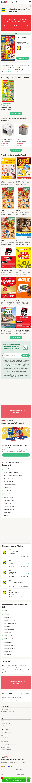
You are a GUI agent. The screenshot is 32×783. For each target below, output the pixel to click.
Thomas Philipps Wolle (10, 484)
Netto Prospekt (5, 735)
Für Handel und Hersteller (8, 711)
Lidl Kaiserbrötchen (9, 648)
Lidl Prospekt (4, 737)
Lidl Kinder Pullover (9, 645)
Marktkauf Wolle (9, 509)
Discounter (18, 697)
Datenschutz (4, 772)
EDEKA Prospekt (5, 721)
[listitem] (8, 95)
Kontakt (18, 772)
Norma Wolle (8, 494)
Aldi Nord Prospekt (6, 733)
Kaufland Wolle (8, 497)
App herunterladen (6, 749)
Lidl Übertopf (8, 642)
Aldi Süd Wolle (8, 481)
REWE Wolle (7, 512)
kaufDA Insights (5, 747)
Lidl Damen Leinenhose (11, 639)
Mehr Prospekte (16, 113)
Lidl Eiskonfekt (8, 651)
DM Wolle (7, 516)
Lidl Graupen (7, 654)
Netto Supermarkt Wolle (11, 472)
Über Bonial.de (4, 709)
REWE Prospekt (5, 726)
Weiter (25, 355)
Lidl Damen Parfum (9, 636)
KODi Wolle (7, 487)
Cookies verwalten (21, 774)
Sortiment (5, 700)
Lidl (24, 697)
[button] (16, 47)
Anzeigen (27, 5)
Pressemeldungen (5, 752)
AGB (2, 774)
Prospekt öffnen (22, 58)
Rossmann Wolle (9, 506)
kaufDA (4, 697)
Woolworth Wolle (9, 500)
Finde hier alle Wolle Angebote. (17, 72)
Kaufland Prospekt (5, 723)
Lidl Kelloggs (7, 633)
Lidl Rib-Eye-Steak (9, 620)
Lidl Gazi (6, 614)
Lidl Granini (7, 617)
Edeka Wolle (7, 503)
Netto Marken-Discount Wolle (13, 475)
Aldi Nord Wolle (8, 478)
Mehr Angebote (16, 150)
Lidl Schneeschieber (10, 623)
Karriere (3, 714)
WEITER (16, 25)
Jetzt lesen (16, 455)
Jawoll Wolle (7, 491)
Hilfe (2, 769)
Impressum (19, 769)
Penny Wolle (7, 469)
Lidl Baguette (8, 611)
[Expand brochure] (8, 48)
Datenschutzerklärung (21, 371)
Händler (10, 697)
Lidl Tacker (7, 626)
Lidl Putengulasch (9, 629)
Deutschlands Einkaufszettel (8, 744)
